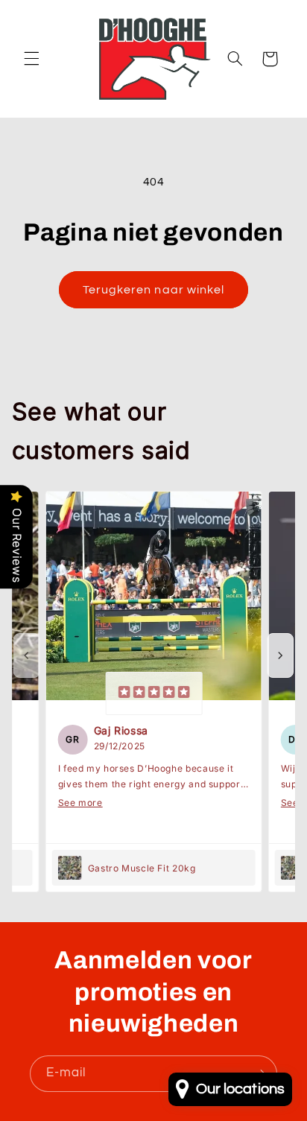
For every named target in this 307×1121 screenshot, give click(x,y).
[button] (31, 59)
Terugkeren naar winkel (153, 290)
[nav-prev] (26, 655)
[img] (153, 693)
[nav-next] (280, 655)
